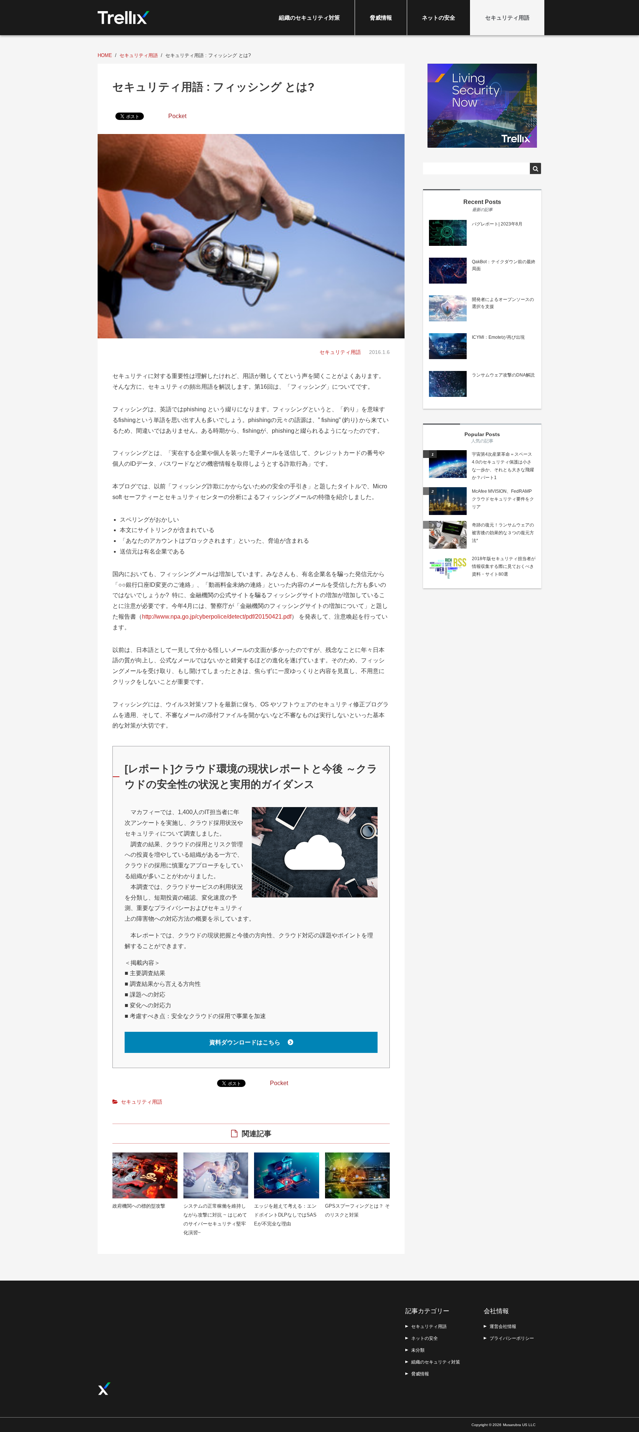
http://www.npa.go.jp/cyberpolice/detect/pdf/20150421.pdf (216, 616)
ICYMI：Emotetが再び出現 (498, 337)
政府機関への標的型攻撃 (138, 1206)
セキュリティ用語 (507, 17)
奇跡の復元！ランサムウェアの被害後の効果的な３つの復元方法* (503, 532)
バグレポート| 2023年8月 (497, 224)
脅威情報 (381, 17)
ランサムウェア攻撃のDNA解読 (503, 375)
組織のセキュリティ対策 (309, 17)
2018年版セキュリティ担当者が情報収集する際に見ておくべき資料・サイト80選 (503, 566)
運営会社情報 (503, 1326)
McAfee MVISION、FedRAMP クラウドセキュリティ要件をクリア (503, 499)
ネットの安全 (438, 17)
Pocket (177, 116)
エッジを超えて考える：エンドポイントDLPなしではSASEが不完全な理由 (285, 1215)
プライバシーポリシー (512, 1338)
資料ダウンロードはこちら (245, 1042)
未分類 (418, 1350)
